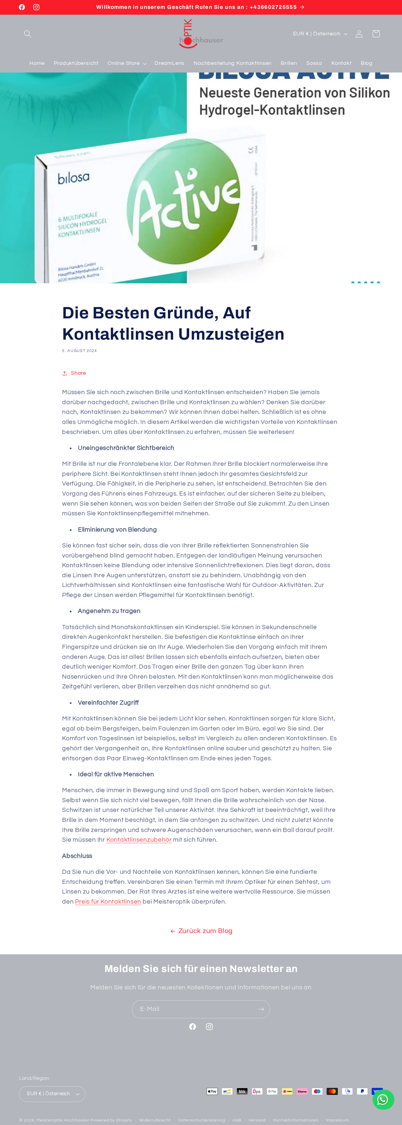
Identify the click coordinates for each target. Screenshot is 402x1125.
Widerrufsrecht (155, 1120)
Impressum (337, 1120)
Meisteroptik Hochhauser (62, 1120)
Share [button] (78, 373)
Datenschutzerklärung (201, 1120)
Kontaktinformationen (296, 1120)
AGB (237, 1120)
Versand (257, 1120)
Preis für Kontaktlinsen (108, 902)
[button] (27, 33)
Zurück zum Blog (206, 931)
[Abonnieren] (261, 1009)
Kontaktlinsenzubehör (139, 840)
